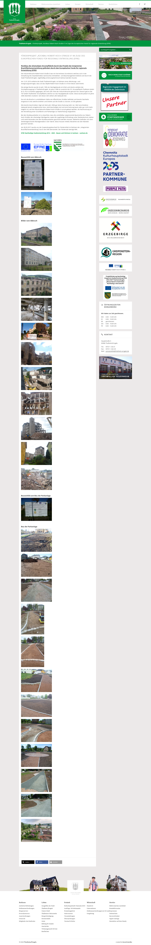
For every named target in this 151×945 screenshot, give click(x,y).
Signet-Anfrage (114, 918)
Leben (67, 4)
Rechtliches (113, 4)
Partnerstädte (46, 918)
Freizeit (77, 4)
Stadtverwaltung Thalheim (75, 888)
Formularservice (24, 913)
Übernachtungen (69, 918)
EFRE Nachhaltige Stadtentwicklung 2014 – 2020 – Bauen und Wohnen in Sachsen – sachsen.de (54, 133)
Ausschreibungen (24, 916)
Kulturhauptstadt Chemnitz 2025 (74, 906)
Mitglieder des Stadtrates (27, 921)
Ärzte (43, 921)
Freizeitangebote (69, 911)
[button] (28, 862)
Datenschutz (113, 913)
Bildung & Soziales (48, 923)
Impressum (113, 911)
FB (139, 4)
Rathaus (33, 4)
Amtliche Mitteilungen (26, 906)
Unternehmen (91, 908)
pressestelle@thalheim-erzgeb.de (117, 351)
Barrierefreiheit (114, 916)
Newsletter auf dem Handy (117, 921)
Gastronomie (68, 913)
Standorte (90, 906)
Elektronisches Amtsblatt (50, 4)
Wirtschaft (89, 4)
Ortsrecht (22, 918)
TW (144, 4)
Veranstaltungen (69, 916)
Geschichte (45, 926)
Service (101, 4)
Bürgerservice (23, 911)
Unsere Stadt (46, 911)
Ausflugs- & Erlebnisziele (72, 908)
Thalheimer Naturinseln (49, 913)
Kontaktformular (114, 908)
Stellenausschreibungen (26, 908)
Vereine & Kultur (69, 921)
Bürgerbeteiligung (47, 916)
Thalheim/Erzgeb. (25, 43)
